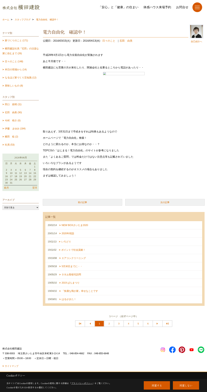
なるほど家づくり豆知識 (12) (20, 77)
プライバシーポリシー (81, 383)
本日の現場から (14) (16, 69)
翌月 (34, 187)
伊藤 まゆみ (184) (15, 128)
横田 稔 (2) (11, 136)
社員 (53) (10, 144)
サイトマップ (11, 366)
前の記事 (82, 202)
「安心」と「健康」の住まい (118, 7)
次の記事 (164, 202)
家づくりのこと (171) (16, 40)
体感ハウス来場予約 (157, 7)
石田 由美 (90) (13, 112)
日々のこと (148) (14, 61)
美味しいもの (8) (14, 85)
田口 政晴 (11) (13, 104)
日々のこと (108, 40)
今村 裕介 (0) (13, 120)
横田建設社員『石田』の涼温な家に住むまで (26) (20, 51)
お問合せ (182, 7)
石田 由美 (126, 40)
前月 (6, 187)
